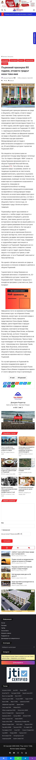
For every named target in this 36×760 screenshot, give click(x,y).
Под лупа (28, 724)
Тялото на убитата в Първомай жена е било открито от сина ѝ (8, 448)
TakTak (3, 628)
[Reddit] (16, 383)
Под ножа (17, 727)
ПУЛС (19, 724)
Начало (4, 56)
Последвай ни (18, 662)
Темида (13, 733)
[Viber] (8, 386)
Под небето (6, 727)
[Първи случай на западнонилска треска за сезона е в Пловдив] (5, 561)
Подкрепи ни (5, 636)
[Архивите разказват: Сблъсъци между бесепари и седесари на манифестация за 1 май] (9, 481)
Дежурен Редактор (8, 78)
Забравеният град (8, 704)
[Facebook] (4, 383)
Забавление (29, 60)
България (14, 60)
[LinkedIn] (8, 383)
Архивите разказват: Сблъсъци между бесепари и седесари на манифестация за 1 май (9, 490)
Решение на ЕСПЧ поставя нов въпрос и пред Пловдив (22, 567)
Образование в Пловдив (22, 721)
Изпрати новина (6, 633)
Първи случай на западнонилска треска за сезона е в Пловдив (22, 560)
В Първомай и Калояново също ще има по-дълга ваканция (26, 489)
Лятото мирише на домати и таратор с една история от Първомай (9, 470)
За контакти (5, 630)
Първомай (22, 377)
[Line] (12, 386)
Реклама (3, 625)
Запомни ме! (6, 530)
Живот (21, 60)
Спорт (17, 730)
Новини (4, 63)
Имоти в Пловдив (8, 713)
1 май (12, 377)
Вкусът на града (7, 696)
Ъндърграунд (6, 738)
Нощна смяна (7, 721)
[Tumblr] (12, 383)
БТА (10, 166)
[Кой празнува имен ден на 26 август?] (5, 576)
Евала (5, 701)
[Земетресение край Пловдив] (27, 462)
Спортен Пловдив (28, 730)
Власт (18, 696)
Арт (15, 690)
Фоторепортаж (19, 735)
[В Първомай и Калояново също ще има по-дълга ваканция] (27, 481)
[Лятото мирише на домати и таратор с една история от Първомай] (9, 462)
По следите (28, 727)
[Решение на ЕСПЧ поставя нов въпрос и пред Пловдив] (5, 569)
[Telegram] (4, 386)
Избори (17, 707)
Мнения (27, 715)
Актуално (10, 56)
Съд (5, 733)
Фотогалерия (6, 735)
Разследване (7, 730)
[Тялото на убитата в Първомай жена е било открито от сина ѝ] (9, 440)
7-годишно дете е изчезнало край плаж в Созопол (18, 422)
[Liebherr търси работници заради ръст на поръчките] (5, 554)
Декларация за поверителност (10, 638)
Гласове (19, 698)
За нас (3, 623)
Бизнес (23, 690)
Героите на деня (7, 698)
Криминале (6, 715)
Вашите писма (27, 693)
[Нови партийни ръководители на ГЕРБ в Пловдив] (5, 584)
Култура (17, 715)
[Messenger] (24, 383)
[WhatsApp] (28, 383)
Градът (29, 698)
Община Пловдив (8, 724)
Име (2, 523)
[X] (18, 408)
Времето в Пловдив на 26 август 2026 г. (16, 14)
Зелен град (6, 707)
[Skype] (20, 383)
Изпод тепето (23, 710)
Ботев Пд (5, 693)
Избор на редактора (8, 710)
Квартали (20, 713)
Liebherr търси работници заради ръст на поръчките (23, 553)
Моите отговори (7, 718)
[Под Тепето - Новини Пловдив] (18, 10)
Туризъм (22, 733)
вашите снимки (18, 738)
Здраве (20, 704)
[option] (18, 420)
